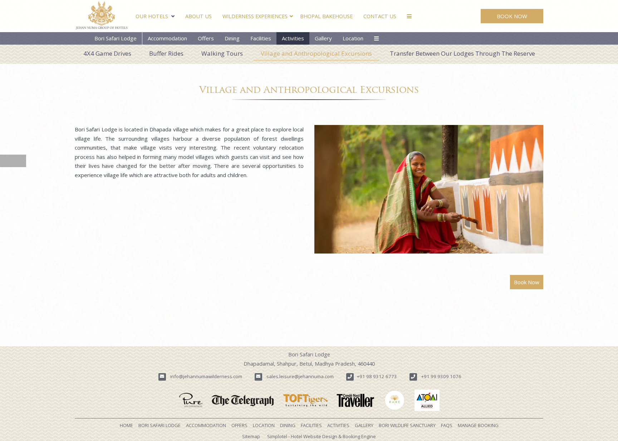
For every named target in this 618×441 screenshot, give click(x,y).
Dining (232, 38)
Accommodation (167, 38)
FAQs (446, 425)
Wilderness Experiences (255, 16)
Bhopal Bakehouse (326, 16)
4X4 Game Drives (107, 53)
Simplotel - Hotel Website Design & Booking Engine (321, 436)
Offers (206, 38)
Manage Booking (478, 425)
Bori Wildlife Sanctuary (407, 425)
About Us (198, 16)
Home (126, 425)
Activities (293, 38)
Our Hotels (152, 16)
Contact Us (379, 16)
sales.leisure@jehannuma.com (300, 376)
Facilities (260, 38)
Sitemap (251, 436)
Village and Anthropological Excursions (316, 53)
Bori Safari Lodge (115, 38)
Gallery (323, 38)
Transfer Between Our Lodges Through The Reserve (462, 53)
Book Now (512, 16)
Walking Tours (222, 53)
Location (353, 38)
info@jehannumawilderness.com (206, 376)
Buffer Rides (166, 53)
